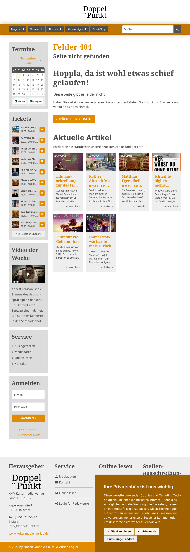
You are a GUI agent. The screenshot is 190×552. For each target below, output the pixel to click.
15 (18, 84)
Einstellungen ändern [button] (120, 539)
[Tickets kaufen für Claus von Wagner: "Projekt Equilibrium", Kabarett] (42, 182)
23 (23, 89)
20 (42, 84)
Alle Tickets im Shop (27, 233)
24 (28, 89)
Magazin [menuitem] (16, 29)
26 (37, 89)
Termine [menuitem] (34, 29)
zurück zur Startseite (74, 119)
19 (37, 84)
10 (28, 80)
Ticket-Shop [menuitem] (99, 29)
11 (33, 80)
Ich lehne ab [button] (148, 531)
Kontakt (20, 364)
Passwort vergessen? (28, 434)
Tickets (21, 118)
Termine (23, 49)
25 (33, 89)
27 (42, 89)
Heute (21, 101)
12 (37, 80)
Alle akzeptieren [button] (120, 531)
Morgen (37, 101)
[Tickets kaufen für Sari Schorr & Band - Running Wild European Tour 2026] (42, 224)
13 (42, 80)
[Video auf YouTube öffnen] (28, 274)
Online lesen (23, 358)
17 (28, 84)
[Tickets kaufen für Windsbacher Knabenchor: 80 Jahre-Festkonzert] (42, 203)
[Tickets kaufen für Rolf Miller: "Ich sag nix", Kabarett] (42, 171)
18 (33, 84)
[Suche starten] (177, 29)
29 (18, 94)
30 (23, 94)
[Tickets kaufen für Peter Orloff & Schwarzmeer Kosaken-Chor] (42, 150)
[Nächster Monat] (40, 61)
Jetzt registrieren (28, 429)
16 (23, 84)
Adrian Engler (68, 547)
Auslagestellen (24, 346)
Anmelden (29, 418)
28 (14, 94)
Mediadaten (23, 352)
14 (14, 84)
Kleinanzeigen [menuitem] (75, 29)
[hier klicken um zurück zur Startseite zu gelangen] (95, 12)
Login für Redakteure (73, 503)
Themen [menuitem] (53, 29)
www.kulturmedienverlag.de (29, 533)
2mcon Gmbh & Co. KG (39, 547)
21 (14, 89)
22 (18, 89)
